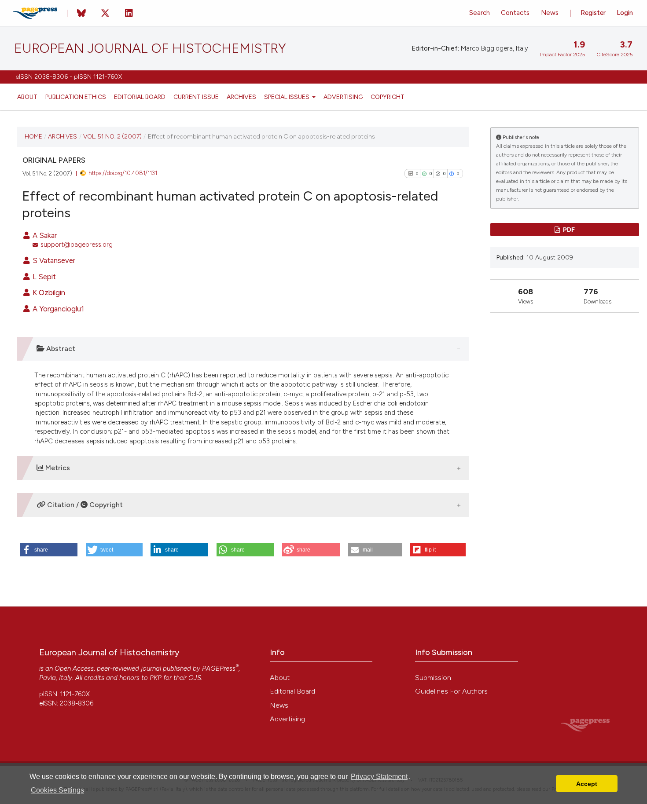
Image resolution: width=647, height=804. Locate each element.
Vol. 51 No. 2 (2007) (112, 136)
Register (593, 13)
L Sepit (43, 276)
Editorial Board (139, 96)
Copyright (387, 96)
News (550, 13)
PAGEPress (218, 668)
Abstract (59, 348)
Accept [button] (586, 783)
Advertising (343, 96)
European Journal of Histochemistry (150, 48)
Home (33, 136)
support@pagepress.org (76, 245)
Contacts (515, 13)
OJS (194, 678)
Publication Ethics (75, 96)
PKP (156, 678)
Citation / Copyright (84, 505)
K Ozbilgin (48, 292)
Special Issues (287, 96)
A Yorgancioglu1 (57, 308)
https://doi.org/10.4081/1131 (122, 173)
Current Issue (196, 96)
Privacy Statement (379, 776)
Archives (241, 96)
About (27, 96)
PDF (568, 229)
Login (625, 13)
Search (479, 13)
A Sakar (44, 235)
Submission (433, 677)
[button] (48, 549)
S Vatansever (53, 260)
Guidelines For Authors (451, 691)
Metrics (57, 468)
